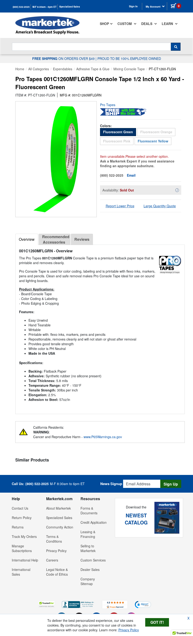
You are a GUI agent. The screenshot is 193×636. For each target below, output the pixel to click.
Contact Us (20, 508)
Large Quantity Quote (160, 206)
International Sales (21, 572)
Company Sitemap (87, 581)
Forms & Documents (88, 510)
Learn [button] (168, 23)
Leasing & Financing (87, 534)
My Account (153, 6)
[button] (46, 604)
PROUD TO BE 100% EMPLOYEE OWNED (129, 58)
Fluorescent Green (119, 131)
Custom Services (93, 560)
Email (131, 175)
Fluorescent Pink (118, 140)
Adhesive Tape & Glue (92, 69)
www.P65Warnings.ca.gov (103, 436)
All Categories (38, 69)
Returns (18, 527)
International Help (25, 560)
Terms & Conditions (54, 539)
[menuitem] (106, 23)
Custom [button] (125, 23)
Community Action (59, 527)
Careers (52, 560)
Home (19, 69)
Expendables (62, 69)
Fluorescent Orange (157, 131)
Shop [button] (104, 23)
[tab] (26, 239)
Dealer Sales (90, 569)
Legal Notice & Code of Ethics (57, 572)
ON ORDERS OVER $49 (64, 58)
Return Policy (22, 517)
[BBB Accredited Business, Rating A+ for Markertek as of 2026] (78, 604)
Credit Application (93, 522)
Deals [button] (147, 23)
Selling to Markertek (88, 548)
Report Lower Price (120, 206)
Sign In (133, 6)
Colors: (106, 125)
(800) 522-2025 (21, 6)
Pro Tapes (107, 104)
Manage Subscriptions (22, 548)
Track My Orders (24, 536)
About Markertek (58, 508)
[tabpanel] (100, 327)
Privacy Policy (56, 550)
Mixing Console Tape (129, 69)
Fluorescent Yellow (153, 141)
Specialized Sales (69, 6)
